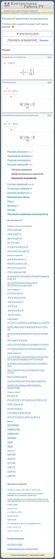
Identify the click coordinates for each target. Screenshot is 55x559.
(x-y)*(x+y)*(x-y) (14, 409)
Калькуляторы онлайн (12, 11)
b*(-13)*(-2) (12, 396)
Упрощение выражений (10, 13)
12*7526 (11, 463)
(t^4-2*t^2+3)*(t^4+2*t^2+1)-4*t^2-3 (23, 417)
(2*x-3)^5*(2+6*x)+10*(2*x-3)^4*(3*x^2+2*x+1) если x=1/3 (22, 284)
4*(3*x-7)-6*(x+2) (15, 404)
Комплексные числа (18, 197)
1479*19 (11, 472)
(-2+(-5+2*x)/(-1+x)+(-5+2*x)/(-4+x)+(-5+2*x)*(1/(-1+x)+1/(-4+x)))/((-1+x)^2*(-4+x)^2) (28, 358)
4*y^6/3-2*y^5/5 (14, 545)
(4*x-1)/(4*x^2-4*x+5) (17, 340)
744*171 (11, 467)
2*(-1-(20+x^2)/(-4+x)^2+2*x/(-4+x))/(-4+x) (26, 349)
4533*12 (11, 459)
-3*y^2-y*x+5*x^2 (15, 310)
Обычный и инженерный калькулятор (27, 214)
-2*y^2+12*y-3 (14, 315)
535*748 (11, 454)
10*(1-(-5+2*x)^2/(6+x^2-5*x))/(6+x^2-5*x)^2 (27, 345)
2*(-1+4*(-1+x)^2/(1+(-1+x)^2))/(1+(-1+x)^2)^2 (28, 323)
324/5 (10, 442)
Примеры (44, 40)
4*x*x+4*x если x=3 (16, 268)
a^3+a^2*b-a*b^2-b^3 (17, 247)
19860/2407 (13, 434)
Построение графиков (18, 188)
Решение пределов (16, 152)
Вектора (11, 210)
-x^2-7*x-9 (12, 306)
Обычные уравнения (21, 169)
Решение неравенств (18, 193)
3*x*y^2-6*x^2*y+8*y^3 (18, 251)
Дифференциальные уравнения (27, 174)
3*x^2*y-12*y (13, 243)
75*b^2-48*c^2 (14, 234)
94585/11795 (13, 429)
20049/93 (11, 438)
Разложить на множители (30, 13)
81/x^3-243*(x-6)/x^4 (17, 377)
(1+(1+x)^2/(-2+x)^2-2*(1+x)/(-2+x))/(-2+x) (26, 381)
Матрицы (11, 205)
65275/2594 (13, 425)
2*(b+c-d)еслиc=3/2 (16, 272)
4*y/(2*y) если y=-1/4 (17, 263)
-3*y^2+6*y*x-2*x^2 (16, 298)
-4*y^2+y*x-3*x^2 (15, 302)
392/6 (10, 446)
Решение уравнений (29, 11)
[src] (49, 57)
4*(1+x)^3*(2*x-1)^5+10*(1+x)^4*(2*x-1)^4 (27, 400)
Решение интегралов (17, 160)
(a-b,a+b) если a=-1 (16, 259)
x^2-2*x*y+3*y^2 (15, 293)
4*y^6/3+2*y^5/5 (47, 13)
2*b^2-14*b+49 (14, 230)
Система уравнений (17, 184)
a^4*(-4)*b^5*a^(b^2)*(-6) (19, 413)
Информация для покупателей (22, 549)
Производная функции (18, 156)
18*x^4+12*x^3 (14, 238)
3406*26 (11, 476)
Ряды (10, 201)
